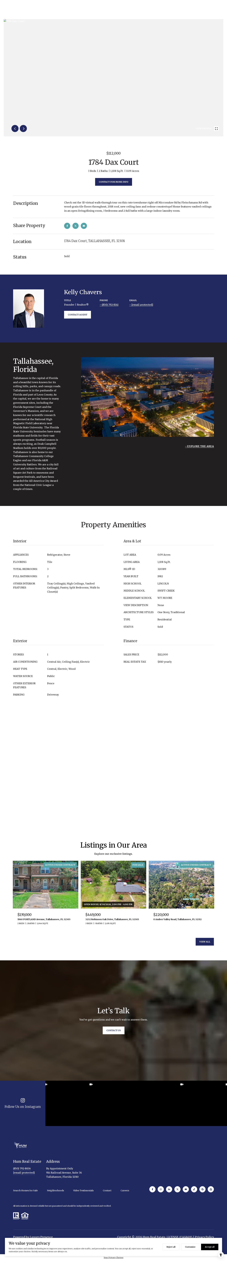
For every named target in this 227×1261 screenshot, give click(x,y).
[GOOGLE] (202, 1189)
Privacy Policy (204, 1237)
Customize (190, 1247)
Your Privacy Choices (113, 1257)
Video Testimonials (83, 1190)
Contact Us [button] (113, 1030)
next (23, 128)
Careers (125, 1190)
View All (204, 941)
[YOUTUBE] (186, 1189)
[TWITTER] (177, 1189)
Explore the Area (200, 446)
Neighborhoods (55, 1190)
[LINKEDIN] (169, 1189)
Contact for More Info (113, 181)
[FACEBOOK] (152, 1189)
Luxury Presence (41, 1237)
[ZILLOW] (211, 1189)
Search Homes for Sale (25, 1190)
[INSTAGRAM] (161, 1189)
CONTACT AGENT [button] (77, 314)
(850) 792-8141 (110, 304)
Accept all (209, 1247)
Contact (107, 1190)
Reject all (171, 1247)
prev (15, 128)
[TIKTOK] (194, 1189)
